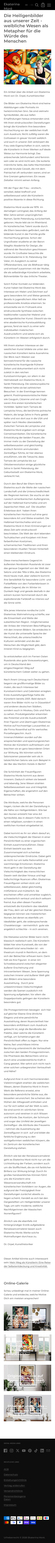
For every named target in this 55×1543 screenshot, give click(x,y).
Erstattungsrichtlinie (15, 1480)
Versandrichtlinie (13, 1491)
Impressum (10, 1505)
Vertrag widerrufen (14, 1485)
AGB (6, 1469)
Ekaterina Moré (12, 5)
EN (32, 5)
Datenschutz (11, 1474)
